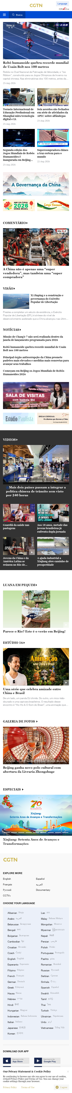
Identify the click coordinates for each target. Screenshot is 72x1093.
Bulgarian (18, 935)
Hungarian (17, 1010)
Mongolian (51, 924)
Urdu (46, 1022)
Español (40, 878)
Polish (48, 947)
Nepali (47, 935)
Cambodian (16, 941)
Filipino (16, 970)
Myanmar (52, 930)
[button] (17, 481)
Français (7, 884)
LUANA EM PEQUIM (19, 585)
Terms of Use (27, 1087)
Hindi (13, 1004)
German (16, 981)
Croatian (17, 947)
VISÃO (8, 288)
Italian (15, 1022)
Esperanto (18, 964)
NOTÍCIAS (11, 329)
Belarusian (19, 924)
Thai (46, 1004)
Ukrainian (52, 1016)
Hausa (14, 993)
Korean (15, 1033)
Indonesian (22, 1016)
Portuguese (52, 953)
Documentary (43, 889)
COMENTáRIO (14, 223)
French (16, 976)
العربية (39, 884)
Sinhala (48, 981)
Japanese (17, 1027)
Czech (14, 953)
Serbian (49, 976)
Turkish (49, 1010)
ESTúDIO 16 (13, 642)
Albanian (16, 912)
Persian (49, 941)
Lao (45, 912)
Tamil (47, 999)
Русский (7, 889)
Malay (52, 918)
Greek (16, 987)
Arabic (15, 918)
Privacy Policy (10, 1087)
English (7, 878)
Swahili (50, 993)
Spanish (50, 987)
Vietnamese (52, 1027)
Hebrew (15, 999)
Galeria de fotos (19, 721)
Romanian (51, 964)
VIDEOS (9, 439)
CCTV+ (7, 895)
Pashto (47, 958)
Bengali (14, 930)
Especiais (12, 789)
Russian (50, 970)
